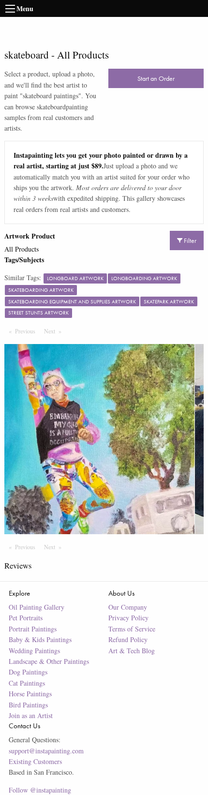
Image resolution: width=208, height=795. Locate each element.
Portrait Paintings (33, 628)
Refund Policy (128, 639)
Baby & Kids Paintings (40, 639)
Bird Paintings (28, 704)
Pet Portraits (26, 617)
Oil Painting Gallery (36, 607)
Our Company (127, 607)
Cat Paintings (27, 683)
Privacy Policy (128, 617)
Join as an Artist (31, 715)
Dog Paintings (28, 671)
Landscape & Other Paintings (49, 661)
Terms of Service (131, 628)
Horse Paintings (30, 693)
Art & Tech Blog (131, 650)
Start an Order (156, 78)
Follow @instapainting (40, 790)
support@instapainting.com (46, 750)
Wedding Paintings (34, 650)
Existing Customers (35, 761)
